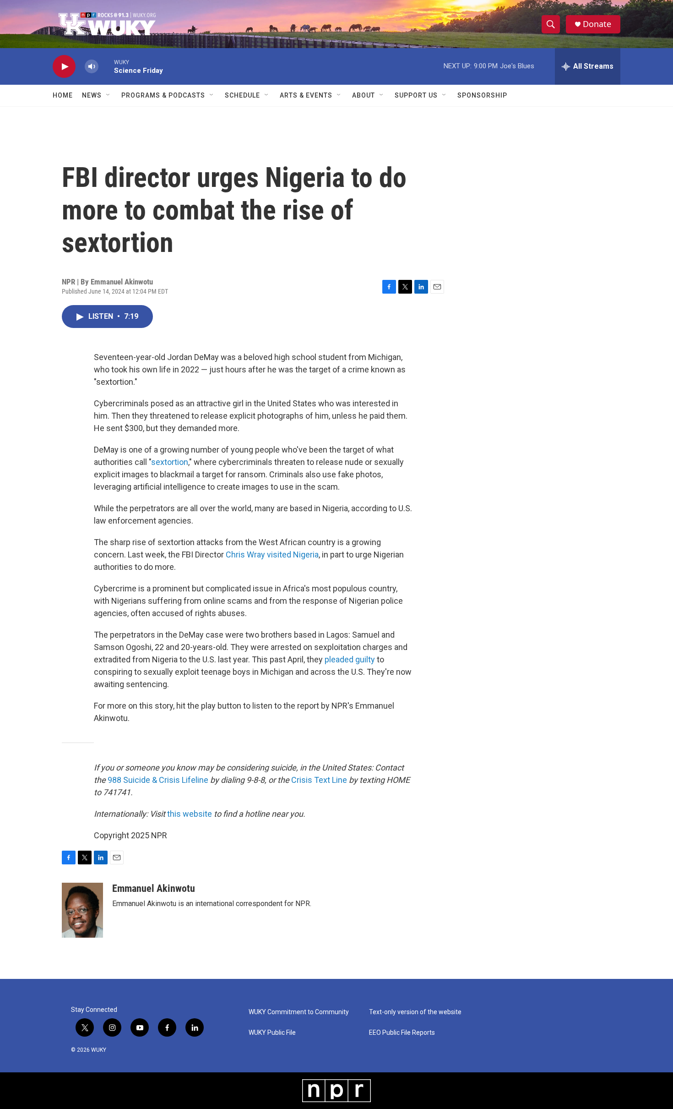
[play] (64, 66)
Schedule (242, 95)
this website (189, 814)
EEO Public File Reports (402, 1032)
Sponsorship (482, 95)
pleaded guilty (350, 659)
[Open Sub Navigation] (108, 95)
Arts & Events (306, 95)
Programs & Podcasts (163, 95)
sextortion (169, 462)
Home (63, 95)
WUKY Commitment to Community (299, 1012)
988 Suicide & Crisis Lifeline (158, 780)
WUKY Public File (272, 1032)
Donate (597, 24)
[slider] (106, 66)
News (92, 95)
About (363, 95)
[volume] (91, 66)
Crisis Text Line (319, 780)
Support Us (416, 95)
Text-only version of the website (415, 1012)
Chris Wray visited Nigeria (272, 554)
